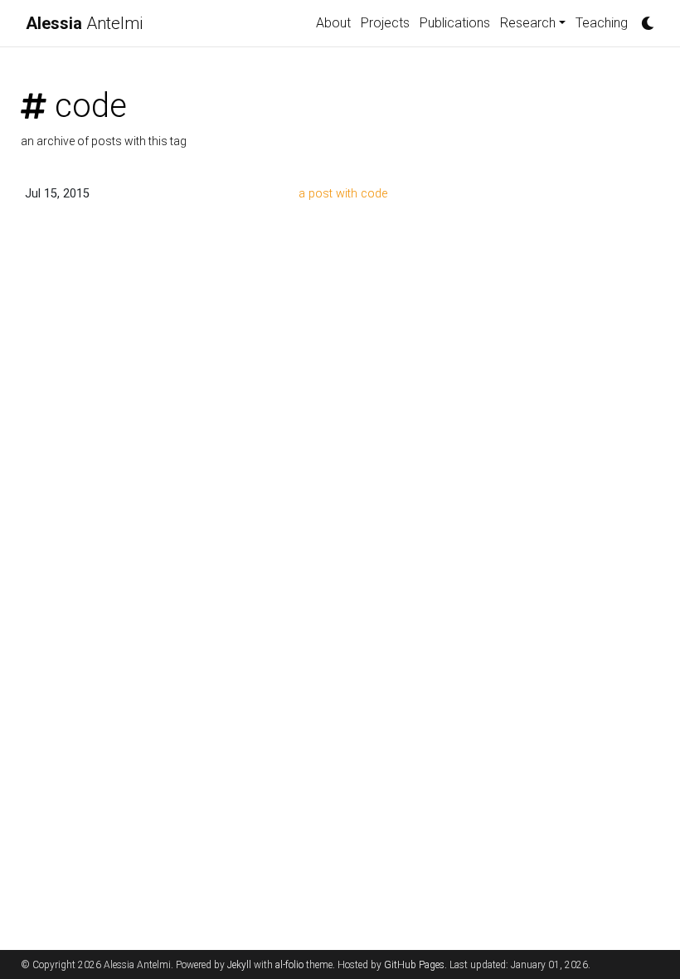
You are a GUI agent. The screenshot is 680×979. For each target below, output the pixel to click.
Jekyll (239, 965)
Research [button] (528, 23)
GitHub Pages (414, 965)
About (333, 23)
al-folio (289, 965)
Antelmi (84, 23)
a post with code (343, 194)
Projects (385, 23)
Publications (455, 23)
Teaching (602, 23)
